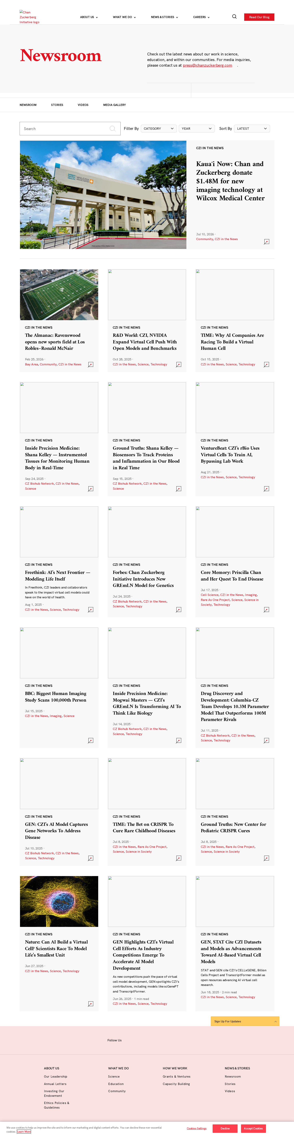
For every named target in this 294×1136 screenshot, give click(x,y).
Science (143, 364)
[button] (159, 128)
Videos (83, 105)
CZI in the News (226, 239)
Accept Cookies (253, 1128)
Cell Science (209, 595)
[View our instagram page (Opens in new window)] (140, 1039)
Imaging (251, 595)
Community (204, 239)
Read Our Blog (259, 17)
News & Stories (163, 17)
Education (116, 1084)
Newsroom (28, 105)
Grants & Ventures (177, 1076)
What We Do (123, 17)
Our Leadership (56, 1076)
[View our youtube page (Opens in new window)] (183, 1039)
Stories (57, 105)
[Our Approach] (31, 17)
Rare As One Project (215, 600)
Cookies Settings (197, 1128)
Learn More (24, 1131)
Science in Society (139, 851)
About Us (87, 17)
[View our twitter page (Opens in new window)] (172, 1039)
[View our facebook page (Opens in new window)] (130, 1039)
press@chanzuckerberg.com (207, 65)
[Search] (234, 17)
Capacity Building (176, 1084)
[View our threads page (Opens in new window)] (151, 1039)
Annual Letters (55, 1084)
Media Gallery (114, 105)
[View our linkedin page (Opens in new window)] (162, 1039)
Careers (200, 17)
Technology (158, 364)
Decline (225, 1128)
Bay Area (31, 364)
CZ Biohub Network (39, 483)
